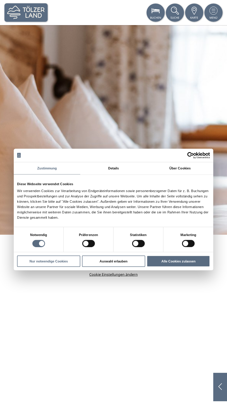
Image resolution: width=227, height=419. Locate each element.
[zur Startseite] (26, 12)
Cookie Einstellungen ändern (113, 274)
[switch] (88, 243)
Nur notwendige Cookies (48, 261)
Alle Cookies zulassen (178, 261)
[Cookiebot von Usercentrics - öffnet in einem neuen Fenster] (190, 155)
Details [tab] (113, 168)
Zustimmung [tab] (47, 168)
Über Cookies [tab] (180, 168)
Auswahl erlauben (113, 261)
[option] (113, 130)
